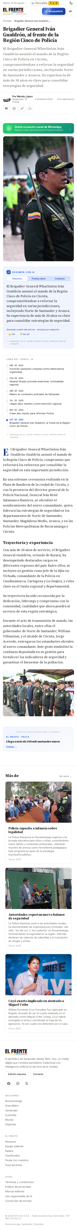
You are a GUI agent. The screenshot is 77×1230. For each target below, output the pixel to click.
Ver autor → (65, 776)
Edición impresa (17, 1074)
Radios (9, 1150)
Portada (7, 21)
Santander (11, 1110)
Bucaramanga (13, 1100)
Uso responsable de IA (18, 1196)
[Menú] (70, 11)
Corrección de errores (18, 1200)
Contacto (38, 1074)
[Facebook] (8, 1083)
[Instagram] (17, 1083)
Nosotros (10, 1141)
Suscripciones (13, 1165)
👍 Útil (11, 334)
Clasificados (12, 1155)
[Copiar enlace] (22, 108)
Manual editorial (14, 1191)
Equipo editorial (14, 1146)
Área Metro (12, 1105)
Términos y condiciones (19, 1182)
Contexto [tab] (60, 278)
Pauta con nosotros (16, 1160)
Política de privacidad (18, 1186)
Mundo (9, 1119)
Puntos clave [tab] (38, 278)
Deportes (10, 1124)
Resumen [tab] (17, 278)
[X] (26, 1083)
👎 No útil (25, 334)
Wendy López (25, 96)
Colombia (10, 1115)
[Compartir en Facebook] (6, 108)
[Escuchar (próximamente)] (30, 108)
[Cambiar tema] (71, 3)
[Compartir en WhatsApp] (14, 108)
